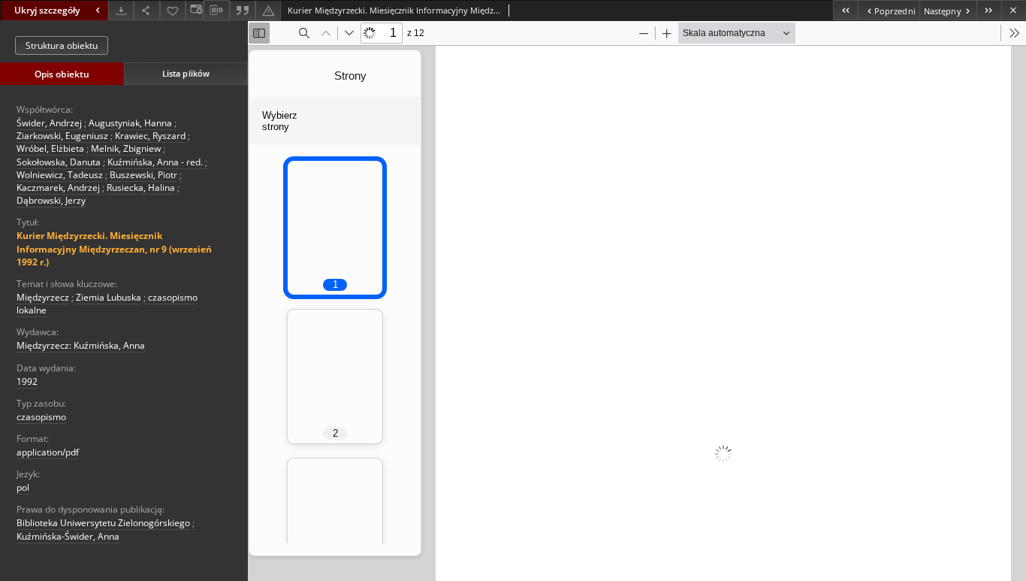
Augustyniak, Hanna (130, 123)
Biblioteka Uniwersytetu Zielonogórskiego (103, 522)
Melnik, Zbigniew (126, 148)
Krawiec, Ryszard (150, 135)
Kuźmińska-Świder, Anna (68, 536)
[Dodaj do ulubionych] (173, 10)
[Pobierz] (121, 10)
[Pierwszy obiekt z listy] (845, 10)
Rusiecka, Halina (141, 187)
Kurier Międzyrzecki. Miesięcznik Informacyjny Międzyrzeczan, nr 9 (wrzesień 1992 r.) (114, 248)
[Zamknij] (1013, 10)
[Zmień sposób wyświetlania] (195, 10)
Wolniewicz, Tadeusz (60, 174)
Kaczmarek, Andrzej (58, 187)
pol (23, 487)
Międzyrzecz (43, 297)
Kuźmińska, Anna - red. (155, 162)
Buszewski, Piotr (143, 174)
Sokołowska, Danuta (59, 162)
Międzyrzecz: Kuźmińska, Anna (81, 345)
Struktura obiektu (62, 45)
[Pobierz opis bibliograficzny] (216, 10)
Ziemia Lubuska (108, 297)
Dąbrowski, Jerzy (51, 200)
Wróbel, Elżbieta (50, 148)
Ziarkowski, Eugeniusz (62, 135)
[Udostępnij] (146, 10)
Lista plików (186, 73)
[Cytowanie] (242, 10)
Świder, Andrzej (49, 123)
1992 (27, 381)
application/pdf (48, 452)
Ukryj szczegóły (47, 10)
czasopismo (41, 416)
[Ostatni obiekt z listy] (988, 10)
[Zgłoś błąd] (268, 10)
